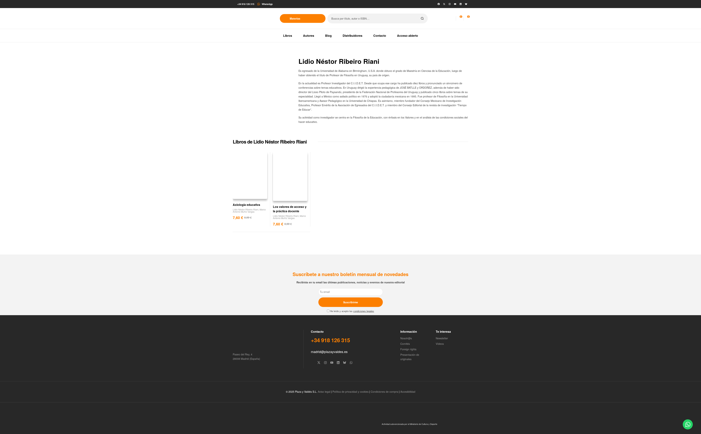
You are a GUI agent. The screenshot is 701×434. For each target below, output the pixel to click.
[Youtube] (455, 4)
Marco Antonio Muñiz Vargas (249, 210)
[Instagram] (449, 4)
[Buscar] (422, 18)
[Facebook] (438, 4)
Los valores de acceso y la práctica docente (290, 209)
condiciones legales (363, 311)
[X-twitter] (444, 4)
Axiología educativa (246, 205)
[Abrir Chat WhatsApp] (688, 424)
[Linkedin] (460, 4)
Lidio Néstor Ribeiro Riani (245, 209)
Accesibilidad (407, 391)
